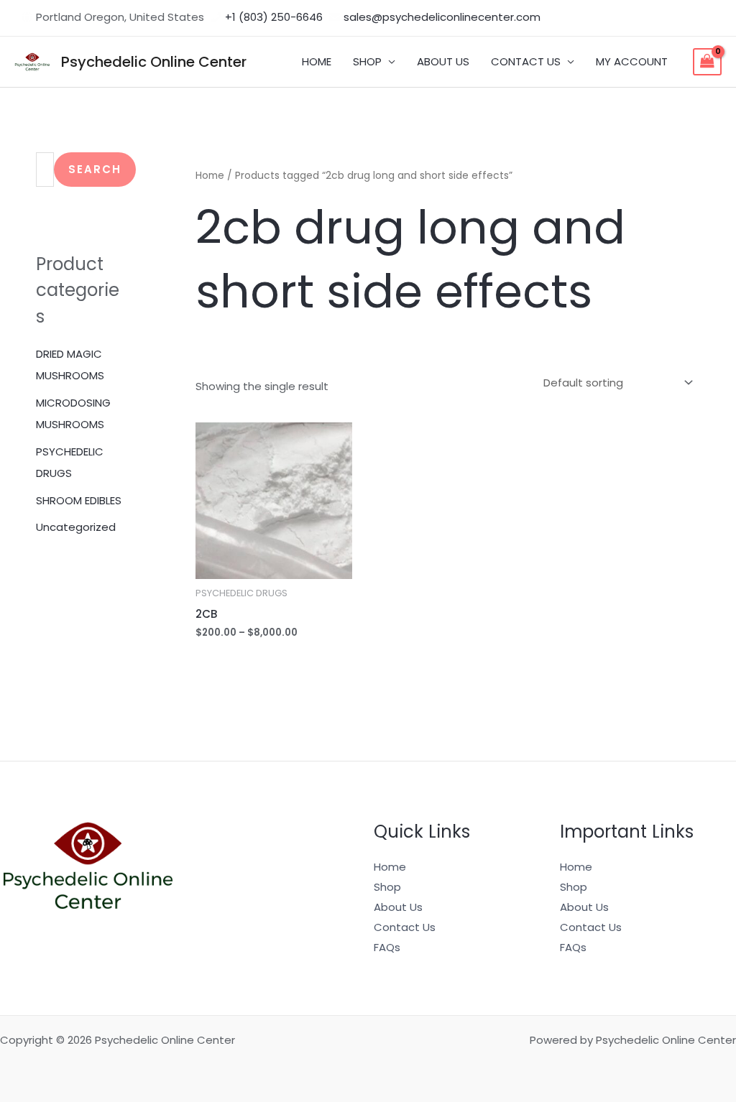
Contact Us (405, 927)
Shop (387, 886)
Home (210, 175)
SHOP (367, 61)
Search (94, 169)
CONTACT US (526, 61)
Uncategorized (76, 526)
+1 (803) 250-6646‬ (274, 16)
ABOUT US (443, 61)
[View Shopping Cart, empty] (707, 61)
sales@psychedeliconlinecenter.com (442, 16)
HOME (316, 61)
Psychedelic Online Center (154, 62)
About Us (398, 907)
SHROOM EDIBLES (78, 500)
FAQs (387, 947)
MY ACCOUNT (632, 61)
